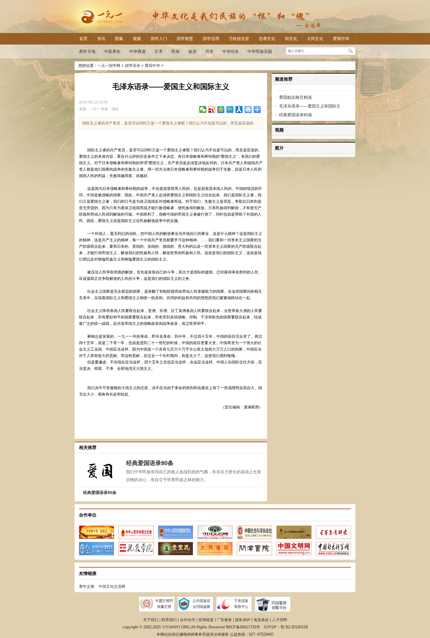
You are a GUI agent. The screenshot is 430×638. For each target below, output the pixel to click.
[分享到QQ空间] (221, 109)
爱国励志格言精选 (295, 97)
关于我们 (150, 620)
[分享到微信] (203, 109)
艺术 (158, 51)
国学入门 (159, 38)
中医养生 (112, 51)
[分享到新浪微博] (212, 109)
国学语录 (132, 65)
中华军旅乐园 (259, 51)
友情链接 (206, 620)
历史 (209, 51)
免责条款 (261, 620)
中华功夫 (230, 51)
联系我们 (169, 620)
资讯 (101, 38)
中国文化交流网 (112, 586)
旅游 (192, 51)
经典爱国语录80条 (295, 114)
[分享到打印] (248, 109)
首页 (83, 38)
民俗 (175, 51)
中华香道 (137, 51)
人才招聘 (279, 620)
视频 (137, 38)
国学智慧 (185, 38)
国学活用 (211, 38)
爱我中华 (341, 38)
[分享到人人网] (239, 109)
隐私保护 (242, 620)
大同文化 (315, 38)
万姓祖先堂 (239, 38)
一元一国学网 (108, 65)
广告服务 (224, 620)
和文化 (291, 38)
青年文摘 (86, 586)
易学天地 (87, 51)
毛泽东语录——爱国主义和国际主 (309, 106)
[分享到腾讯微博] (230, 109)
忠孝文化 (267, 38)
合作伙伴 (187, 620)
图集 (119, 38)
